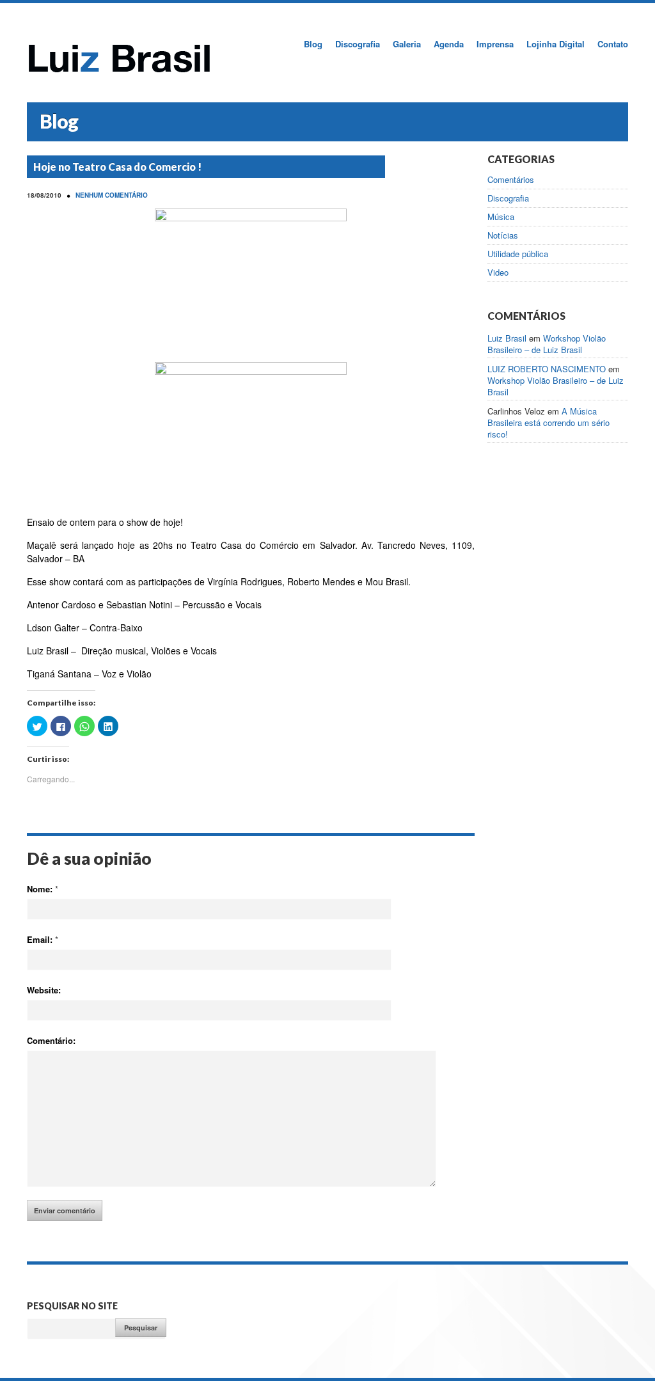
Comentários (510, 179)
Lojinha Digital (555, 44)
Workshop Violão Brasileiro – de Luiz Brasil (546, 344)
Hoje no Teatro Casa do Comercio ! (117, 167)
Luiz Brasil (506, 338)
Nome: (42, 889)
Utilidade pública (517, 254)
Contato (612, 44)
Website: (44, 990)
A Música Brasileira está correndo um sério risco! (548, 422)
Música (500, 217)
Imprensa (495, 44)
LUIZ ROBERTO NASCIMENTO (546, 369)
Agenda (449, 44)
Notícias (502, 235)
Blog (313, 44)
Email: (42, 939)
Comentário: (51, 1040)
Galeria (407, 44)
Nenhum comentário (111, 195)
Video (498, 272)
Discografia (357, 44)
